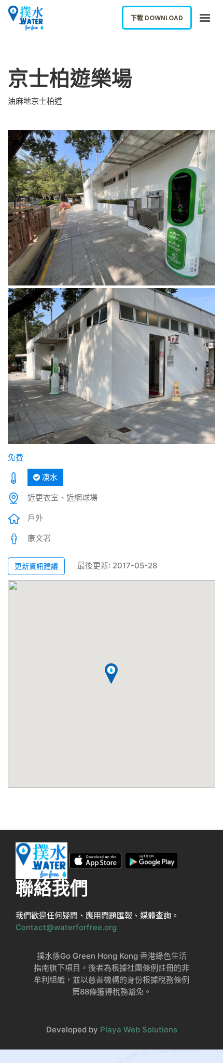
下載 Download (157, 17)
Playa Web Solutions (138, 1029)
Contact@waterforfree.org (66, 927)
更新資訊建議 (36, 566)
